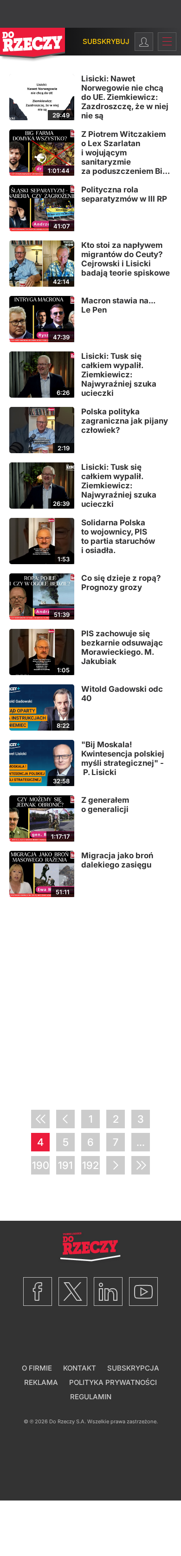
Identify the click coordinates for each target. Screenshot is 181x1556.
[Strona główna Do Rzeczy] (32, 45)
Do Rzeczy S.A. (67, 1421)
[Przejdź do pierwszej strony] (40, 1119)
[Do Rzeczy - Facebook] (37, 1291)
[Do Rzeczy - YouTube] (143, 1291)
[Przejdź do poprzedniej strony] (65, 1119)
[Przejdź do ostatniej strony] (140, 1165)
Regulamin (90, 1396)
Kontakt (79, 1368)
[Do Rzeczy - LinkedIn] (108, 1291)
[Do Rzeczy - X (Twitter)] (72, 1291)
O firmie (37, 1368)
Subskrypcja (133, 1368)
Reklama (41, 1382)
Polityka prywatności (113, 1382)
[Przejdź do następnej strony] (115, 1165)
